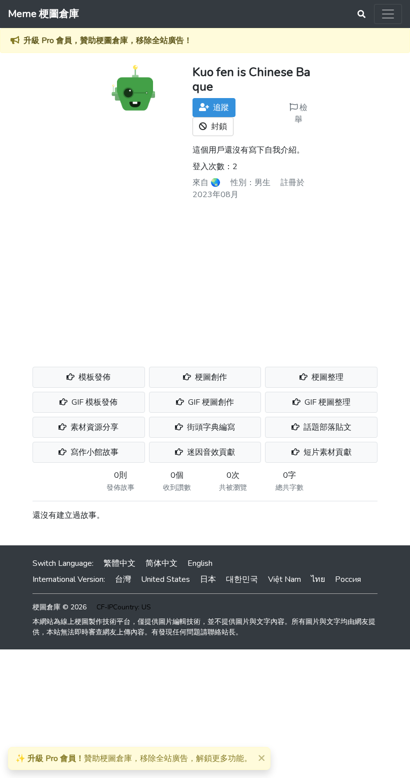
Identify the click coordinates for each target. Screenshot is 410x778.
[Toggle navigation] (388, 14)
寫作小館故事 (93, 452)
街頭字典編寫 (210, 427)
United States (165, 579)
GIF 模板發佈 (94, 402)
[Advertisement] (205, 280)
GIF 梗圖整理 (326, 402)
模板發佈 (93, 377)
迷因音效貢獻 (210, 452)
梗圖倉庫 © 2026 (59, 607)
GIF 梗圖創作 (210, 402)
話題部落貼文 (327, 427)
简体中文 (162, 563)
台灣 (123, 579)
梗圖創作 (210, 377)
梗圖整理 (327, 377)
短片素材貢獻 (327, 452)
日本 (208, 579)
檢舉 (301, 113)
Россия (348, 579)
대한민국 (242, 579)
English (200, 563)
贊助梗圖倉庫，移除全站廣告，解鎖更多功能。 (134, 758)
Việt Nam (284, 579)
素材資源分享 (93, 427)
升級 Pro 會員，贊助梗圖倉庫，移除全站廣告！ (108, 40)
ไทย (318, 579)
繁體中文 (120, 563)
